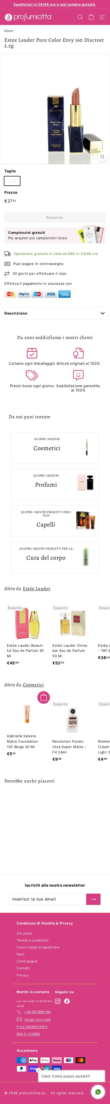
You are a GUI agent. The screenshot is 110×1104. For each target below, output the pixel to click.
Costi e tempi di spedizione (38, 947)
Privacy (23, 975)
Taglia (10, 171)
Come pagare (27, 961)
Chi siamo (24, 933)
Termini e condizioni (33, 940)
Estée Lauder (36, 588)
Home (8, 31)
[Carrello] (91, 17)
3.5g (12, 181)
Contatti (23, 968)
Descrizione (15, 313)
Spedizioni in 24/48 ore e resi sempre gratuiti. (55, 4)
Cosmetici (33, 684)
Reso (21, 954)
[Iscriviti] (93, 899)
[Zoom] (102, 157)
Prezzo (11, 192)
